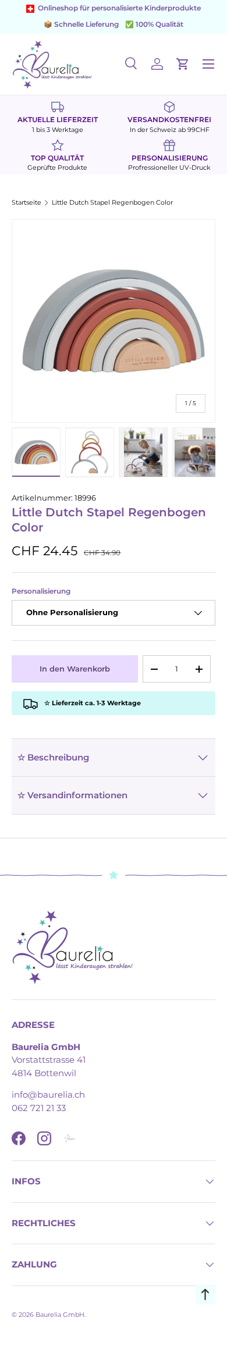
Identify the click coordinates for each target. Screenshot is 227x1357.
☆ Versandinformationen (72, 795)
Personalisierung (41, 591)
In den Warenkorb (75, 668)
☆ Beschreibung (53, 757)
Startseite (26, 202)
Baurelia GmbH (60, 1314)
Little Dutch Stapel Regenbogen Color (112, 202)
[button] (183, 64)
